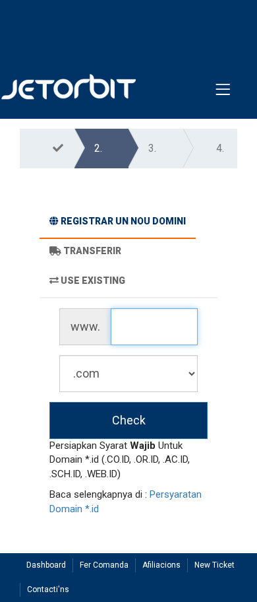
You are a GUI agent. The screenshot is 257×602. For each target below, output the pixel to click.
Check (129, 420)
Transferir (92, 251)
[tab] (118, 223)
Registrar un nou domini (123, 221)
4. (220, 148)
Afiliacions (161, 565)
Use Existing (93, 280)
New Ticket (214, 565)
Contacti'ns (48, 589)
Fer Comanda (104, 565)
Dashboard (46, 565)
